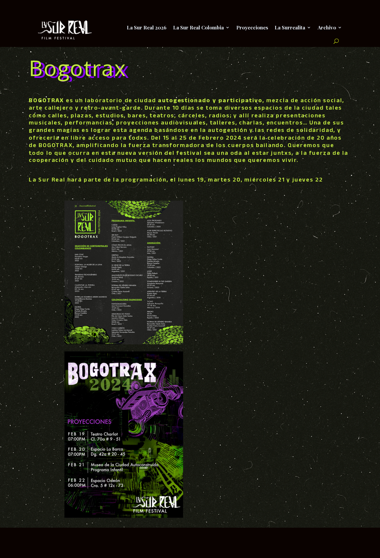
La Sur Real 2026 (147, 27)
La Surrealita (290, 27)
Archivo (327, 27)
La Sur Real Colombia (198, 27)
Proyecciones (252, 27)
